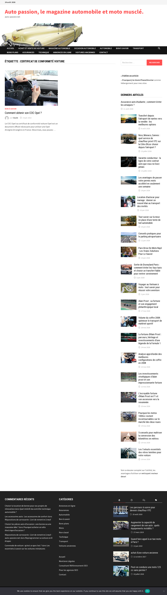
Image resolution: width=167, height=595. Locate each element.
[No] (163, 591)
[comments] (144, 500)
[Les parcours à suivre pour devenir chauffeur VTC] (120, 507)
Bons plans (12, 52)
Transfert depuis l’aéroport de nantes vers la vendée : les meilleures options (150, 120)
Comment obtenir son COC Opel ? (23, 113)
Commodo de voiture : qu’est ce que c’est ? (23, 545)
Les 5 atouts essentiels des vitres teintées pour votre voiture (149, 452)
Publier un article (130, 75)
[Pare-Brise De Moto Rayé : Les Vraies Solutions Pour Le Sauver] (128, 248)
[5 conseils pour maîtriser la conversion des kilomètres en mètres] (128, 432)
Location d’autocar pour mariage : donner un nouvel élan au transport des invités (148, 202)
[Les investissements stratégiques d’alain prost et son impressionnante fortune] (128, 374)
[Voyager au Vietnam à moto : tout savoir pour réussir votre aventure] (128, 284)
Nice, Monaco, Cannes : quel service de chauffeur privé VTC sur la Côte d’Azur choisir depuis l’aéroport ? (149, 141)
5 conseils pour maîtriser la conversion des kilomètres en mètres (150, 435)
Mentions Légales (67, 561)
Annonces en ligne (62, 52)
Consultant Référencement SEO (73, 565)
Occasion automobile (85, 48)
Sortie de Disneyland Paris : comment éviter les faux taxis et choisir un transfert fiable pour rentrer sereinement (148, 269)
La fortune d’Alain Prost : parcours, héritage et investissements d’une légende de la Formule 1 (149, 339)
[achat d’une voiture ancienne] (121, 553)
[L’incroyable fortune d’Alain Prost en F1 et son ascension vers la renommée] (128, 393)
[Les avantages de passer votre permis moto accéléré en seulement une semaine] (128, 177)
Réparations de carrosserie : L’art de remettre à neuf (28, 519)
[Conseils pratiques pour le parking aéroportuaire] (128, 233)
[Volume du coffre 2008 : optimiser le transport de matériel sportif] (128, 318)
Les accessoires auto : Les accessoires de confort (26, 516)
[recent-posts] (132, 500)
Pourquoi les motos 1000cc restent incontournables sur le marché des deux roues (149, 417)
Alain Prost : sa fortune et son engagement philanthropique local (149, 304)
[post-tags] (156, 500)
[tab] (119, 500)
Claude (15, 118)
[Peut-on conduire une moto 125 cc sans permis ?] (121, 567)
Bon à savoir (122, 48)
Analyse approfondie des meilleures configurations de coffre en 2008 (150, 358)
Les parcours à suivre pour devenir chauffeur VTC (142, 509)
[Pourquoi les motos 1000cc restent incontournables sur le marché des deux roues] (128, 413)
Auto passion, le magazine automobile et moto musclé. (74, 11)
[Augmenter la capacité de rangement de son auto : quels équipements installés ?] (121, 522)
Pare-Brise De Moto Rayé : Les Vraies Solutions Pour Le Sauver (150, 251)
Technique (43, 52)
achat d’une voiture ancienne (144, 552)
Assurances (28, 52)
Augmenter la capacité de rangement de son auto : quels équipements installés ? (145, 525)
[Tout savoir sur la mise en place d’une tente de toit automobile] (128, 217)
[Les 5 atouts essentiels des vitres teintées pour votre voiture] (128, 449)
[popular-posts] (119, 500)
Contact (103, 52)
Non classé (64, 532)
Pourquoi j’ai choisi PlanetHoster (138, 80)
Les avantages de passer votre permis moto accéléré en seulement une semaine (150, 182)
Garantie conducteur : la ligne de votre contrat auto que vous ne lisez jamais (149, 162)
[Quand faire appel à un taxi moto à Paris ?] (121, 539)
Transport (138, 48)
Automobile (106, 48)
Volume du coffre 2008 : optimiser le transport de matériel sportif (150, 320)
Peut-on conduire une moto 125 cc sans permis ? (146, 568)
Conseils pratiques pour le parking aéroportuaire (149, 235)
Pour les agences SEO (68, 570)
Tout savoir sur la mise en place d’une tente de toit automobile (149, 220)
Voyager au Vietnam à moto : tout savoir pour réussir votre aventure (149, 287)
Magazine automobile (59, 48)
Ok (147, 591)
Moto (61, 528)
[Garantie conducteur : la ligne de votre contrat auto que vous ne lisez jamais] (128, 158)
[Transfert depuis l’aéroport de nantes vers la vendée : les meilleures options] (128, 116)
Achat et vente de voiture (31, 48)
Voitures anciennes (85, 52)
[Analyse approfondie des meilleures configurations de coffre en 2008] (128, 354)
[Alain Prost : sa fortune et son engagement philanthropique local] (128, 301)
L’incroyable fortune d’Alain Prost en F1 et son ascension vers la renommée (148, 398)
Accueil (10, 48)
